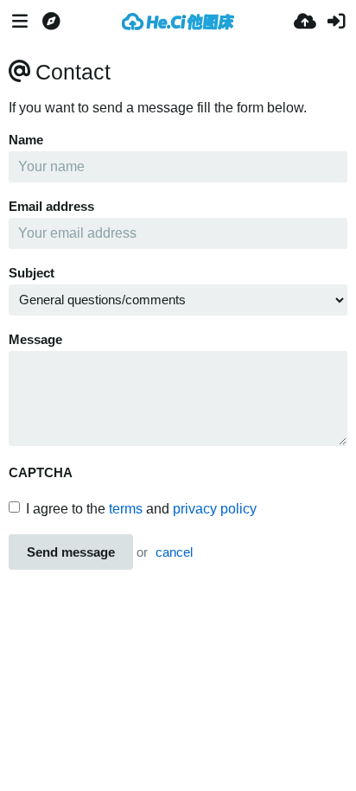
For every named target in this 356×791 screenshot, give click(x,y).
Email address (51, 207)
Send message (71, 552)
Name (26, 140)
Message (35, 340)
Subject (31, 273)
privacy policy (215, 508)
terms (126, 508)
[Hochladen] (305, 21)
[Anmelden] (336, 21)
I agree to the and (141, 508)
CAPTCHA (41, 473)
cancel (174, 552)
